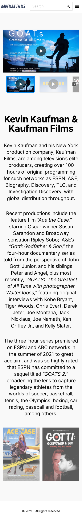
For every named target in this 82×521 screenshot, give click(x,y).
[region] (41, 63)
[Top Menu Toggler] (77, 6)
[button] (41, 51)
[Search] (68, 6)
